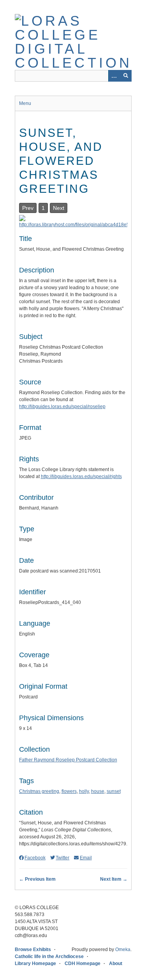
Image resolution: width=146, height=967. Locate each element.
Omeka (122, 949)
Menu (25, 103)
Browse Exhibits (33, 949)
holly (84, 791)
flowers (69, 791)
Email (85, 858)
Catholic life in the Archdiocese (49, 956)
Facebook (35, 858)
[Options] (114, 76)
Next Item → (113, 879)
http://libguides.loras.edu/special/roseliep (62, 406)
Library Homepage (35, 963)
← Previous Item (37, 879)
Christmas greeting (39, 791)
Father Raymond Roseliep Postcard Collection (68, 760)
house (97, 791)
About (115, 963)
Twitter (62, 858)
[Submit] (126, 76)
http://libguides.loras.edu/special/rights (81, 476)
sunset (114, 791)
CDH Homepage (82, 963)
